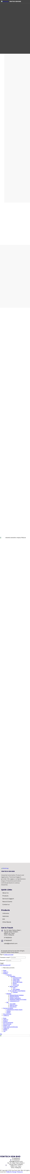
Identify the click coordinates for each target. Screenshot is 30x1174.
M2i (7, 1002)
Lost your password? (5, 965)
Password (3, 960)
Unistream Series (17, 977)
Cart (4, 1031)
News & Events (7, 1014)
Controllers (12, 976)
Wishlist (5, 1029)
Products (5, 973)
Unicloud (15, 992)
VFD (14, 988)
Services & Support (8, 1008)
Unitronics (9, 975)
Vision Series (16, 979)
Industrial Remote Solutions (17, 995)
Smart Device (13, 1006)
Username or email (5, 957)
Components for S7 (14, 1001)
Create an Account (8, 954)
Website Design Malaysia (12, 952)
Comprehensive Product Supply (14, 1009)
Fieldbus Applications (15, 998)
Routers (15, 983)
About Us (5, 972)
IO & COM (16, 985)
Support (8, 1012)
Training (8, 1011)
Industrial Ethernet (14, 996)
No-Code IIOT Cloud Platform (17, 990)
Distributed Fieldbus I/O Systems (18, 999)
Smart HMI (12, 1003)
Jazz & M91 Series (17, 982)
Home (4, 970)
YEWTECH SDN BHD (15, 1)
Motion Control (13, 986)
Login (2, 963)
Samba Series (16, 980)
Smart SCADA (13, 1005)
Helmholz (8, 993)
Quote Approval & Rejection (10, 1027)
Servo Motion (16, 989)
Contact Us (6, 1015)
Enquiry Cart (6, 1025)
